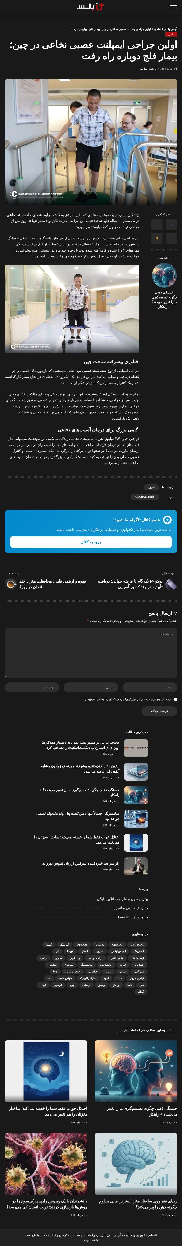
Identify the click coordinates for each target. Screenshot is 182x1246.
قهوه (106, 978)
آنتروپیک (64, 944)
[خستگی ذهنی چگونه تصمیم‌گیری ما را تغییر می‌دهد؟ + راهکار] (164, 275)
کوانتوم (58, 985)
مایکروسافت (65, 978)
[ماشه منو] (171, 7)
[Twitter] (157, 224)
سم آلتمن (139, 971)
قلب (119, 978)
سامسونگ (86, 964)
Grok (100, 944)
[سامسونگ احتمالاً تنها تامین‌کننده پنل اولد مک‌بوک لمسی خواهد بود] (136, 819)
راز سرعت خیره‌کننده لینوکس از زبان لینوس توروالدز (80, 863)
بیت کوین (75, 958)
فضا (55, 971)
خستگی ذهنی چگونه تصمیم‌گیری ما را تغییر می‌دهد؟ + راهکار (164, 300)
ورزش (116, 985)
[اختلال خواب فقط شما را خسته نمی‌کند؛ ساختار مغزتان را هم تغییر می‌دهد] (136, 843)
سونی (122, 971)
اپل (57, 951)
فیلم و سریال (137, 978)
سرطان (69, 964)
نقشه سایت (91, 1240)
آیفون (49, 944)
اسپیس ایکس (118, 951)
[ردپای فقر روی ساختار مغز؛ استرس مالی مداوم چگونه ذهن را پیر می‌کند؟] (136, 1164)
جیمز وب (139, 964)
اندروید (99, 951)
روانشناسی (106, 964)
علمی (171, 34)
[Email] (157, 238)
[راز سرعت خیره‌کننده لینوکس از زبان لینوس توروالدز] (136, 866)
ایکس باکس (116, 958)
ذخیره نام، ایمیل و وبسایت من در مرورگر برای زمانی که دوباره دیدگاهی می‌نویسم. (128, 699)
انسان (85, 951)
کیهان (43, 985)
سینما (108, 971)
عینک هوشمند (72, 971)
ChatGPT (137, 944)
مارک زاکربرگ (88, 978)
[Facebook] (171, 224)
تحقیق (58, 958)
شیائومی (93, 971)
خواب (123, 964)
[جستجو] (7, 7)
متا (49, 978)
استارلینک (139, 951)
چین (150, 487)
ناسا (129, 985)
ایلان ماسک (138, 958)
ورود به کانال (91, 542)
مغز (142, 985)
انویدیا (70, 951)
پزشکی (86, 985)
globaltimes (144, 496)
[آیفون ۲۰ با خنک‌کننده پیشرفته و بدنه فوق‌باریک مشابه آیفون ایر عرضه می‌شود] (136, 772)
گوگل (141, 991)
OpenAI (82, 944)
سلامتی (53, 964)
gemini (117, 944)
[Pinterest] (171, 238)
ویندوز (101, 985)
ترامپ (43, 958)
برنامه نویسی (95, 958)
